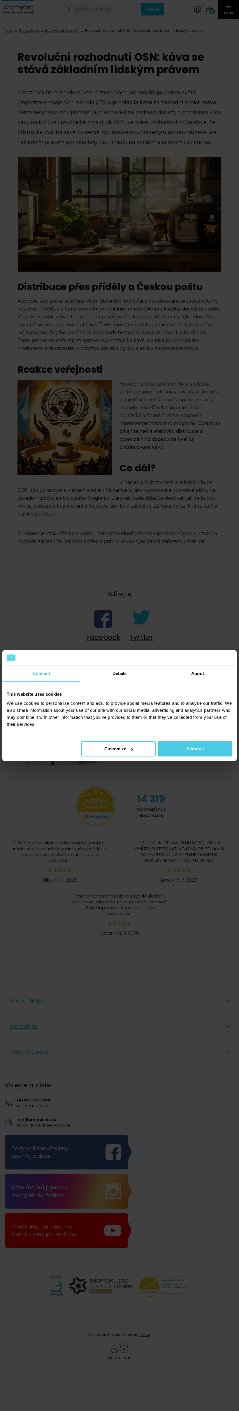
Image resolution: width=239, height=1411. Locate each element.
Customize (115, 748)
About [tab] (197, 673)
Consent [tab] (41, 673)
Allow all (195, 748)
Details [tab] (120, 673)
